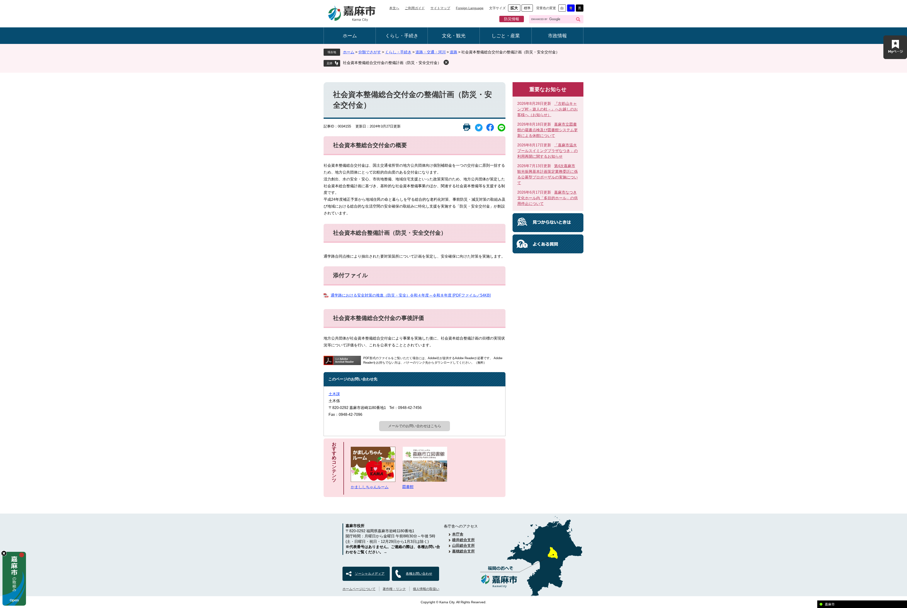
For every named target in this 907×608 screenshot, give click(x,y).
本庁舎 (457, 534)
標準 (527, 8)
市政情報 (557, 35)
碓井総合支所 (463, 540)
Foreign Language (469, 8)
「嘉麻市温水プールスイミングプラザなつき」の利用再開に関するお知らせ (547, 150)
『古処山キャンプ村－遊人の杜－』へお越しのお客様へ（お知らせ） (547, 109)
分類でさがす (369, 52)
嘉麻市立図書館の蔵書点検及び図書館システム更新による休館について (547, 130)
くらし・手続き (401, 35)
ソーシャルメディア (370, 573)
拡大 (514, 8)
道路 (453, 52)
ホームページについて (359, 589)
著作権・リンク (394, 589)
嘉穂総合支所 (463, 551)
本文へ (394, 8)
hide (4, 553)
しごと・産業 (506, 35)
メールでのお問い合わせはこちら (414, 426)
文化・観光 (454, 35)
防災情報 (511, 19)
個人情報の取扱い (426, 589)
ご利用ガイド (415, 8)
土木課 (334, 394)
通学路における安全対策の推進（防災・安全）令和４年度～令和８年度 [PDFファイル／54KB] (411, 295)
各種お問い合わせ (419, 573)
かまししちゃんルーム (370, 487)
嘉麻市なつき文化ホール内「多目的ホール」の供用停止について (547, 198)
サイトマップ (440, 8)
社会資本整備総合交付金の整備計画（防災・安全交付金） (392, 63)
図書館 (408, 487)
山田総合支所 (463, 546)
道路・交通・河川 (430, 52)
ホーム (350, 35)
